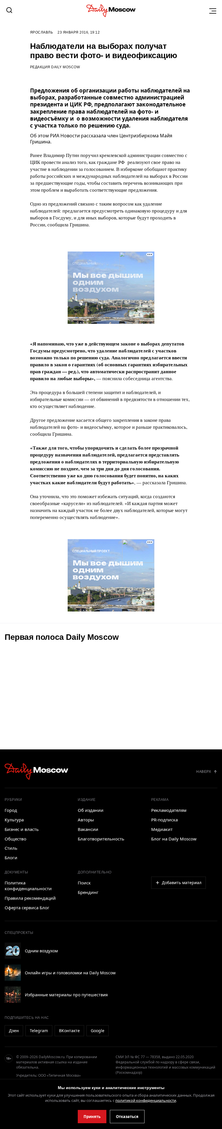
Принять (92, 1116)
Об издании (90, 810)
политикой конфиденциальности (145, 1100)
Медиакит (162, 829)
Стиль (11, 848)
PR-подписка (164, 820)
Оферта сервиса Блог (27, 907)
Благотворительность (101, 839)
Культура (14, 820)
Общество (15, 839)
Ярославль (41, 32)
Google (97, 1030)
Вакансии (88, 829)
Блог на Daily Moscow (174, 839)
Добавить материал (181, 882)
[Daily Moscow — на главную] (36, 771)
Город (11, 810)
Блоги (11, 857)
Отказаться (127, 1116)
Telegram (39, 1030)
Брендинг (88, 892)
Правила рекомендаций (30, 898)
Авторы (86, 820)
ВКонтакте (69, 1030)
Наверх (203, 772)
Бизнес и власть (22, 829)
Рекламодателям (168, 810)
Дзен (14, 1030)
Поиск (84, 883)
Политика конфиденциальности (28, 885)
